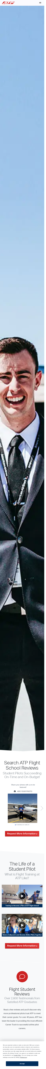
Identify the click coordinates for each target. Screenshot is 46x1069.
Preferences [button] (23, 1057)
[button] (40, 3)
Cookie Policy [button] (17, 1055)
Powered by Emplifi (22, 824)
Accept (22, 1064)
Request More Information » (22, 834)
